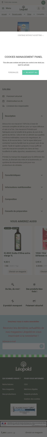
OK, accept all (31, 72)
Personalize (13, 72)
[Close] (23, 218)
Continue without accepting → (31, 35)
